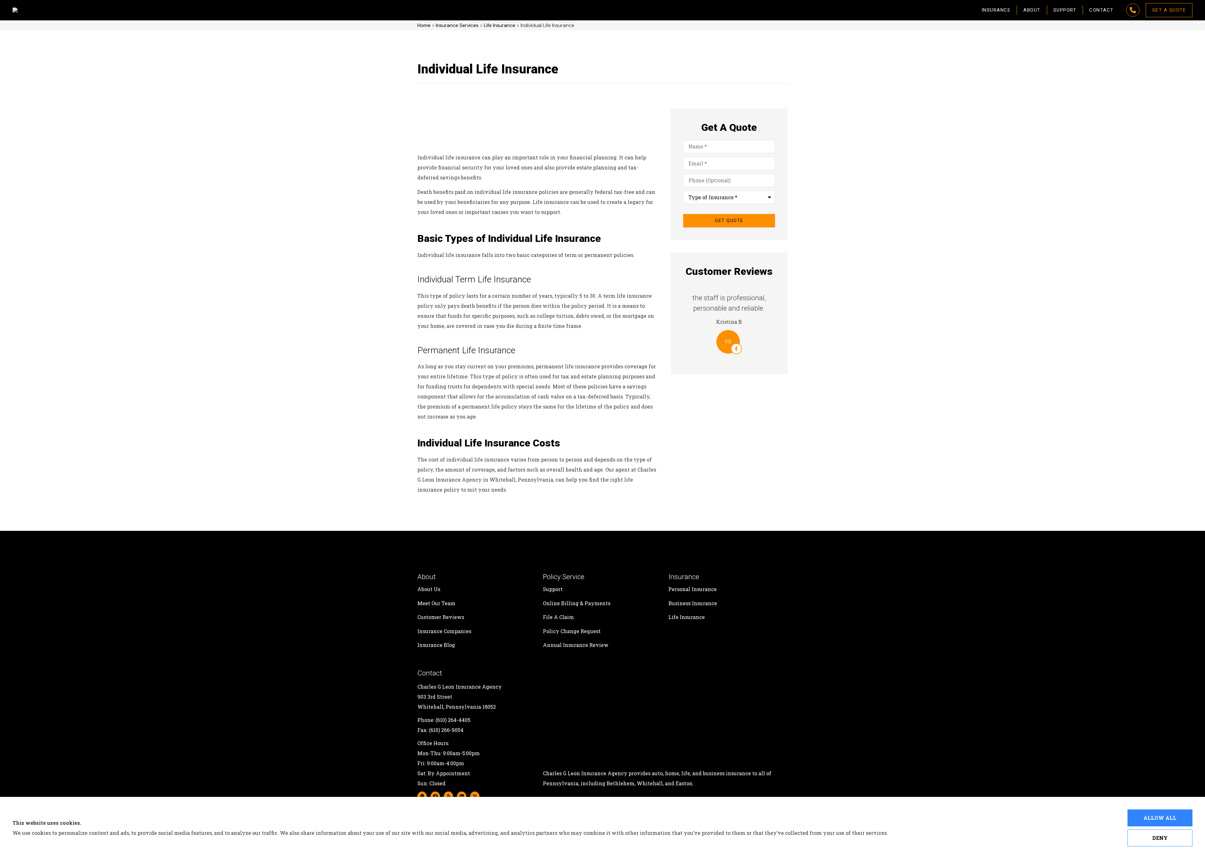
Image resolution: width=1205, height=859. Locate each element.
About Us (428, 589)
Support (1065, 10)
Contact (1101, 10)
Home (424, 25)
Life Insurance (499, 25)
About (1032, 10)
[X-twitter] (474, 796)
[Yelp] (448, 796)
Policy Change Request (572, 631)
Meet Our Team (436, 603)
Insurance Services (457, 25)
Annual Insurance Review (575, 645)
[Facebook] (435, 796)
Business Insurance (692, 603)
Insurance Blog (436, 645)
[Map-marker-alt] (422, 796)
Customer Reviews (440, 617)
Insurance (996, 10)
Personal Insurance (692, 589)
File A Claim (558, 617)
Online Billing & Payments (576, 603)
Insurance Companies (444, 631)
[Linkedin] (461, 796)
